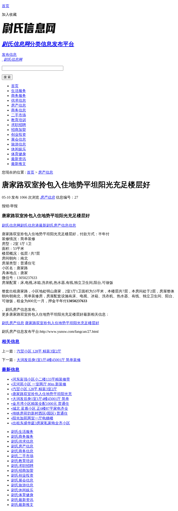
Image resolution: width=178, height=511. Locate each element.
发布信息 (9, 55)
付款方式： (89, 234)
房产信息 (18, 105)
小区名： (9, 268)
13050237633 (27, 278)
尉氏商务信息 (22, 451)
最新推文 (18, 164)
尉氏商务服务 (22, 436)
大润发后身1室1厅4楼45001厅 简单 (40, 399)
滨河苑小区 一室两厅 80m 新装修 (38, 384)
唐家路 (22, 268)
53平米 (18, 249)
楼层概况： (11, 253)
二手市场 (18, 115)
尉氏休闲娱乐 (22, 490)
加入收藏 (9, 14)
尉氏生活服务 (22, 432)
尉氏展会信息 (22, 480)
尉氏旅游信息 (22, 485)
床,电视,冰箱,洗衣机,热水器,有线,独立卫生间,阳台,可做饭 (66, 283)
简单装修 (27, 239)
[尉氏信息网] (31, 33)
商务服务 (18, 96)
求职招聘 (18, 125)
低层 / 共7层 (30, 253)
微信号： (9, 278)
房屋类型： (11, 263)
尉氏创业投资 (22, 475)
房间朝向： (11, 258)
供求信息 (18, 100)
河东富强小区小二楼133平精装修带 (40, 379)
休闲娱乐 (18, 149)
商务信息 (18, 110)
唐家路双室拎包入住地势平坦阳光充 (41, 394)
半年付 (103, 234)
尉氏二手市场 (22, 456)
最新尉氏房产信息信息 (57, 225)
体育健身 (18, 154)
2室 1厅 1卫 (22, 244)
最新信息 (10, 369)
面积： (7, 249)
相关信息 (10, 341)
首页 (5, 6)
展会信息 (18, 139)
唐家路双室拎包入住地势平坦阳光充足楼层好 (62, 323)
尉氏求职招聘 (22, 466)
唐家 (24, 273)
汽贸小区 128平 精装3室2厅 (39, 351)
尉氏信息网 (11, 225)
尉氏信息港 (29, 225)
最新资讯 (18, 159)
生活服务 (18, 91)
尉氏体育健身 (22, 495)
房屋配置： (11, 283)
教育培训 (18, 120)
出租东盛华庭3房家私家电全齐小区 (40, 423)
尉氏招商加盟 (22, 471)
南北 (24, 258)
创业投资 (18, 134)
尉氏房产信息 (13, 323)
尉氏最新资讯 (22, 500)
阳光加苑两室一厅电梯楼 (32, 418)
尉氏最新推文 (22, 505)
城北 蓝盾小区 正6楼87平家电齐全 (39, 408)
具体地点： (11, 273)
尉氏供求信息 (22, 441)
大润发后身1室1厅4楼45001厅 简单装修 (49, 360)
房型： (7, 244)
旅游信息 (18, 144)
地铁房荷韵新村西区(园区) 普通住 (39, 413)
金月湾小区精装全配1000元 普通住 (40, 404)
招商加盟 (18, 130)
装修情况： (11, 239)
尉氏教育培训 (22, 461)
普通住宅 (27, 263)
